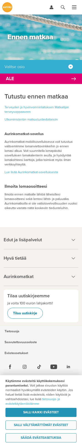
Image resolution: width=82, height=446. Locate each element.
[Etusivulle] (7, 7)
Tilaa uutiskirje (25, 313)
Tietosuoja (12, 331)
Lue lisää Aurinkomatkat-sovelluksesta (31, 172)
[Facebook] (10, 366)
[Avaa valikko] (74, 7)
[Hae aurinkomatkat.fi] (62, 7)
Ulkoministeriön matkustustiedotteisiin (31, 119)
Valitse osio (15, 66)
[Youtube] (53, 366)
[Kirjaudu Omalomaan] (51, 7)
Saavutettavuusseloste (21, 342)
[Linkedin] (68, 366)
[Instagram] (24, 366)
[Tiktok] (39, 366)
